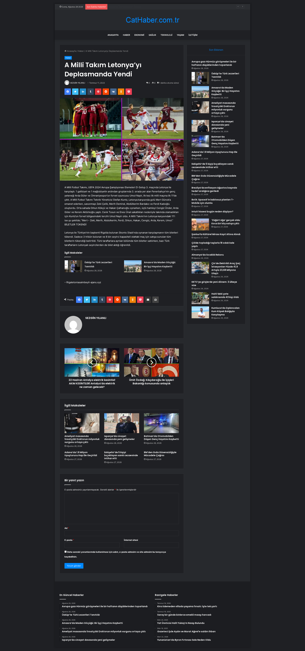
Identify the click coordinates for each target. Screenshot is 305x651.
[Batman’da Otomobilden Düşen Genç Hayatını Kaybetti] (161, 423)
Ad (66, 528)
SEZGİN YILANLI (77, 83)
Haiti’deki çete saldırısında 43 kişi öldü (225, 295)
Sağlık (152, 35)
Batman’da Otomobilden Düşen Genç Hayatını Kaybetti (161, 438)
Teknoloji (166, 35)
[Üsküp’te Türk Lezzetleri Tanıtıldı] (73, 266)
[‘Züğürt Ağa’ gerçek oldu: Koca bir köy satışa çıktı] (200, 224)
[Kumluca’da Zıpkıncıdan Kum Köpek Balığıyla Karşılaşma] (200, 312)
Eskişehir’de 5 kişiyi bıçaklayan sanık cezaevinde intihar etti (121, 455)
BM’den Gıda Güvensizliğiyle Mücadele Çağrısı (160, 454)
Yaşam (180, 35)
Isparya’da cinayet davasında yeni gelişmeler (119, 438)
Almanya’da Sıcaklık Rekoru (208, 254)
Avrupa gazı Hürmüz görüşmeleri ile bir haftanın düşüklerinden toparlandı (214, 63)
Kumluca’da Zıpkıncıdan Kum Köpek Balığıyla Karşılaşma (225, 311)
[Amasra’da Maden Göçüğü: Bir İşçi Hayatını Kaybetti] (133, 266)
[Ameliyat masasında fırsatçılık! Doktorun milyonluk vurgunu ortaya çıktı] (81, 423)
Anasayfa (113, 35)
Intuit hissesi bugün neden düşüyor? (212, 211)
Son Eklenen (216, 49)
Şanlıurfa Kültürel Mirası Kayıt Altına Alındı (216, 234)
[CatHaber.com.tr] (152, 20)
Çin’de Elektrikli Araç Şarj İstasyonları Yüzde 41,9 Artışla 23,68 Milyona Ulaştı (225, 268)
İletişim (193, 35)
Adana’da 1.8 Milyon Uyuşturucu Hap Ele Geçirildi (80, 454)
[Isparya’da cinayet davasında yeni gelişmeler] (121, 423)
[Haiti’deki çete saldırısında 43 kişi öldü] (200, 298)
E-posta (69, 540)
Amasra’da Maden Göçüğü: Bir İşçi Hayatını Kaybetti (134, 6)
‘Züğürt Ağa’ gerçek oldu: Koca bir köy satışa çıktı (226, 222)
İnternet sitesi (131, 540)
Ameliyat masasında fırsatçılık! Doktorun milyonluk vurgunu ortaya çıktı (81, 439)
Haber (126, 35)
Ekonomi (139, 35)
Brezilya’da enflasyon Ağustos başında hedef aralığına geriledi (214, 189)
